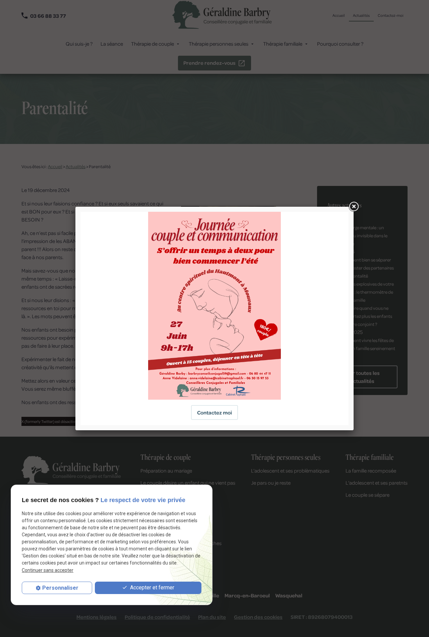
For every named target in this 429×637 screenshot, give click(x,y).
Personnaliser (60, 588)
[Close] (354, 207)
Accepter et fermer (151, 587)
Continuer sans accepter (47, 570)
